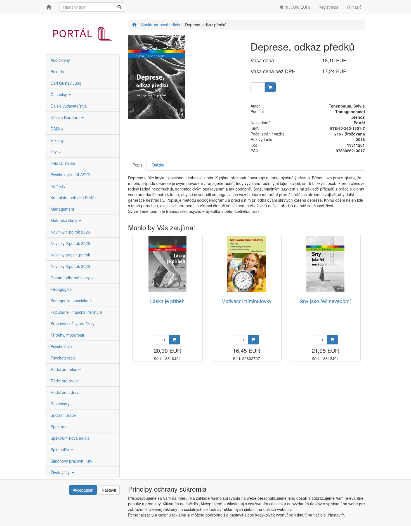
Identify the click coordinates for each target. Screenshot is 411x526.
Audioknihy (60, 60)
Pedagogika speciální (70, 300)
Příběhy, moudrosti (67, 335)
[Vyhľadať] (119, 7)
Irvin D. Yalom (63, 163)
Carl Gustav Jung (66, 83)
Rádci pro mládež (66, 369)
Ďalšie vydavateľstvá (69, 106)
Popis (137, 165)
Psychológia (61, 346)
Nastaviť (109, 490)
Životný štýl (61, 472)
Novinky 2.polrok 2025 (70, 266)
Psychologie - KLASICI (70, 174)
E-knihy (57, 140)
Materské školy (64, 220)
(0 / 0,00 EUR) (297, 7)
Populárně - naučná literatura (76, 312)
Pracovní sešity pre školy (73, 323)
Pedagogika (61, 289)
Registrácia (328, 7)
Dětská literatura (66, 117)
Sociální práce (63, 415)
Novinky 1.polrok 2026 (70, 232)
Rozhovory (60, 403)
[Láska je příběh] (167, 263)
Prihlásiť (354, 7)
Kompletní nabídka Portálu (74, 197)
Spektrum (59, 426)
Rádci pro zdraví (65, 392)
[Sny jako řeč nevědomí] (325, 263)
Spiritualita (60, 449)
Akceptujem (83, 490)
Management (62, 209)
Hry (54, 151)
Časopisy (59, 94)
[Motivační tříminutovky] (246, 263)
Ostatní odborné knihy (71, 277)
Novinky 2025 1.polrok (70, 255)
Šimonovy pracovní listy (71, 461)
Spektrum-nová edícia (70, 438)
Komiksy (58, 186)
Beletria (57, 71)
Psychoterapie (63, 358)
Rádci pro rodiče (65, 381)
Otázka (158, 165)
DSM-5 (57, 129)
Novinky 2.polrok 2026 (70, 243)
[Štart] (134, 24)
